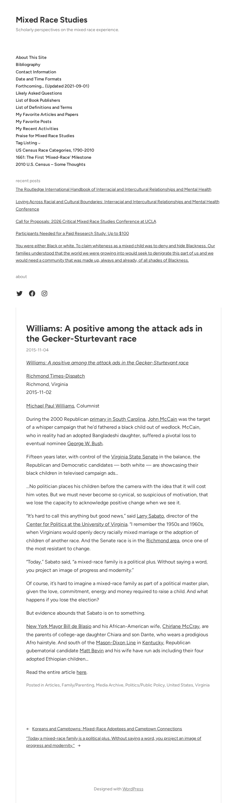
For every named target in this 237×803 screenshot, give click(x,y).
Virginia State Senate (134, 457)
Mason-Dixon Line (116, 642)
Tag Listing (26, 142)
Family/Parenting (78, 685)
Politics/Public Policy (145, 685)
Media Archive (109, 685)
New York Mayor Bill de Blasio (58, 626)
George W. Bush (84, 443)
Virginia (202, 685)
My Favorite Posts (34, 121)
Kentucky (152, 642)
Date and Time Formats (38, 79)
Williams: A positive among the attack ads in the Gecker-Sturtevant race (114, 333)
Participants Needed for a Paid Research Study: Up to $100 (72, 233)
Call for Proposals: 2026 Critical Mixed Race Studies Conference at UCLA (86, 221)
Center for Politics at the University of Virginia (76, 524)
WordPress (133, 789)
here (81, 672)
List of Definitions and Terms (44, 107)
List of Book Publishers (38, 100)
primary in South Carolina (117, 419)
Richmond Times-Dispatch (55, 376)
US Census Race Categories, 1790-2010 (55, 150)
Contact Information (36, 72)
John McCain (162, 419)
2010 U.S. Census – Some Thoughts (50, 164)
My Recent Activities (37, 128)
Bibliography (28, 64)
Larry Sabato (150, 516)
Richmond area (162, 540)
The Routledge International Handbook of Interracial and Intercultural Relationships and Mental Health (113, 189)
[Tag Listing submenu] (39, 143)
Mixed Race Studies (51, 20)
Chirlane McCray (180, 626)
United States (180, 685)
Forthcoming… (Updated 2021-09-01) (52, 86)
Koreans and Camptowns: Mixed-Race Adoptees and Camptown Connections (107, 728)
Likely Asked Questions (39, 93)
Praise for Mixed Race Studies (45, 135)
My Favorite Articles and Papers (47, 114)
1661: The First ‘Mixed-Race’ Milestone (53, 157)
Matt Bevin (92, 650)
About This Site (31, 57)
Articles (52, 685)
